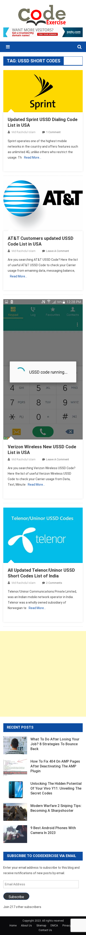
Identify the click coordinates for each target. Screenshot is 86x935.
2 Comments (54, 582)
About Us (26, 925)
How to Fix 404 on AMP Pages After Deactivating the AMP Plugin (55, 766)
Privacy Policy (70, 925)
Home (13, 925)
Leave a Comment (57, 251)
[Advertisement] (43, 674)
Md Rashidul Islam (24, 132)
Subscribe (16, 897)
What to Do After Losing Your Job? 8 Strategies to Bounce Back (54, 744)
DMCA (54, 925)
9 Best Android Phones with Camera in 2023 (53, 830)
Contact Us (45, 930)
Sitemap (41, 925)
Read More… (32, 157)
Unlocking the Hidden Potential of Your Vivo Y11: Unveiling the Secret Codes (56, 788)
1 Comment (53, 132)
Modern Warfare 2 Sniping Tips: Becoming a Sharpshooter (56, 808)
